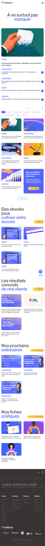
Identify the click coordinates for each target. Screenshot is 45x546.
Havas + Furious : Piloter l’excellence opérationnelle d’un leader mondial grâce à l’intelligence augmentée (11, 310)
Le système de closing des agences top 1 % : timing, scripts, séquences (33, 137)
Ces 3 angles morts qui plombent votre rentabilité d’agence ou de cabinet (10, 162)
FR (41, 527)
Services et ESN (26, 499)
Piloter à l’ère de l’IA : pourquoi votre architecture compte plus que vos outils (11, 374)
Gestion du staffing (38, 511)
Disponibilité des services (4, 513)
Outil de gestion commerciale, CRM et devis (16, 500)
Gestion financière (36, 112)
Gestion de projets (38, 502)
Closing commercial (17, 112)
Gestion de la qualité (38, 506)
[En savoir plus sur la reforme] (41, 275)
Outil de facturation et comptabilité (16, 504)
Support (3, 508)
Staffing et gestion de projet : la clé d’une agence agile (11, 245)
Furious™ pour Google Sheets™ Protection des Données (22, 540)
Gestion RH (36, 509)
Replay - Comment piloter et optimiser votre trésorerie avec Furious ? (9, 400)
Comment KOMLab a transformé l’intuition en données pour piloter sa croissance (33, 310)
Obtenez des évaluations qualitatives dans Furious (30, 373)
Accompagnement (5, 499)
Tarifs (2, 500)
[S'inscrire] (42, 485)
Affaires (8, 112)
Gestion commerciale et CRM (38, 499)
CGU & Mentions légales (18, 539)
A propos (3, 502)
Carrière (3, 504)
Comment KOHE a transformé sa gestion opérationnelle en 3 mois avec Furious (10, 334)
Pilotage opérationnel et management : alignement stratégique (8, 459)
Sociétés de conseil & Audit (27, 503)
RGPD (12, 539)
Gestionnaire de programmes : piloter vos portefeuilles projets (32, 437)
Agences (25, 500)
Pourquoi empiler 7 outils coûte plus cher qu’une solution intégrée (11, 187)
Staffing (24, 115)
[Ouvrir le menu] (42, 2)
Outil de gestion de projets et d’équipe (16, 507)
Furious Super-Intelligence (4, 519)
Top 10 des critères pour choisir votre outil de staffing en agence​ (10, 269)
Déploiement (26, 112)
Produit (18, 115)
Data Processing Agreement (29, 539)
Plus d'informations (10, 115)
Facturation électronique (4, 516)
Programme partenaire (6, 510)
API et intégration (4, 506)
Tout (3, 112)
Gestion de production (38, 504)
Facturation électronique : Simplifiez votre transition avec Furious (21, 64)
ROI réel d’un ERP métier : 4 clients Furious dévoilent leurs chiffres (33, 161)
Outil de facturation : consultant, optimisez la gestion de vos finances (11, 437)
